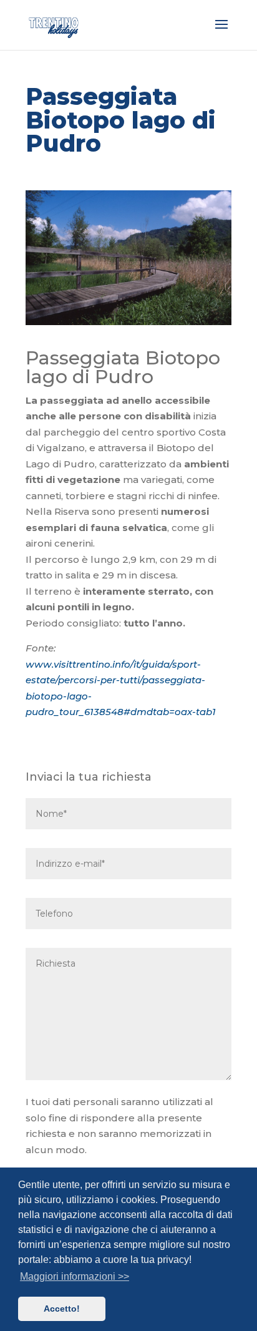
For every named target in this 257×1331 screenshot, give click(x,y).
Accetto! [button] (62, 1309)
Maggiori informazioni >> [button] (74, 1276)
